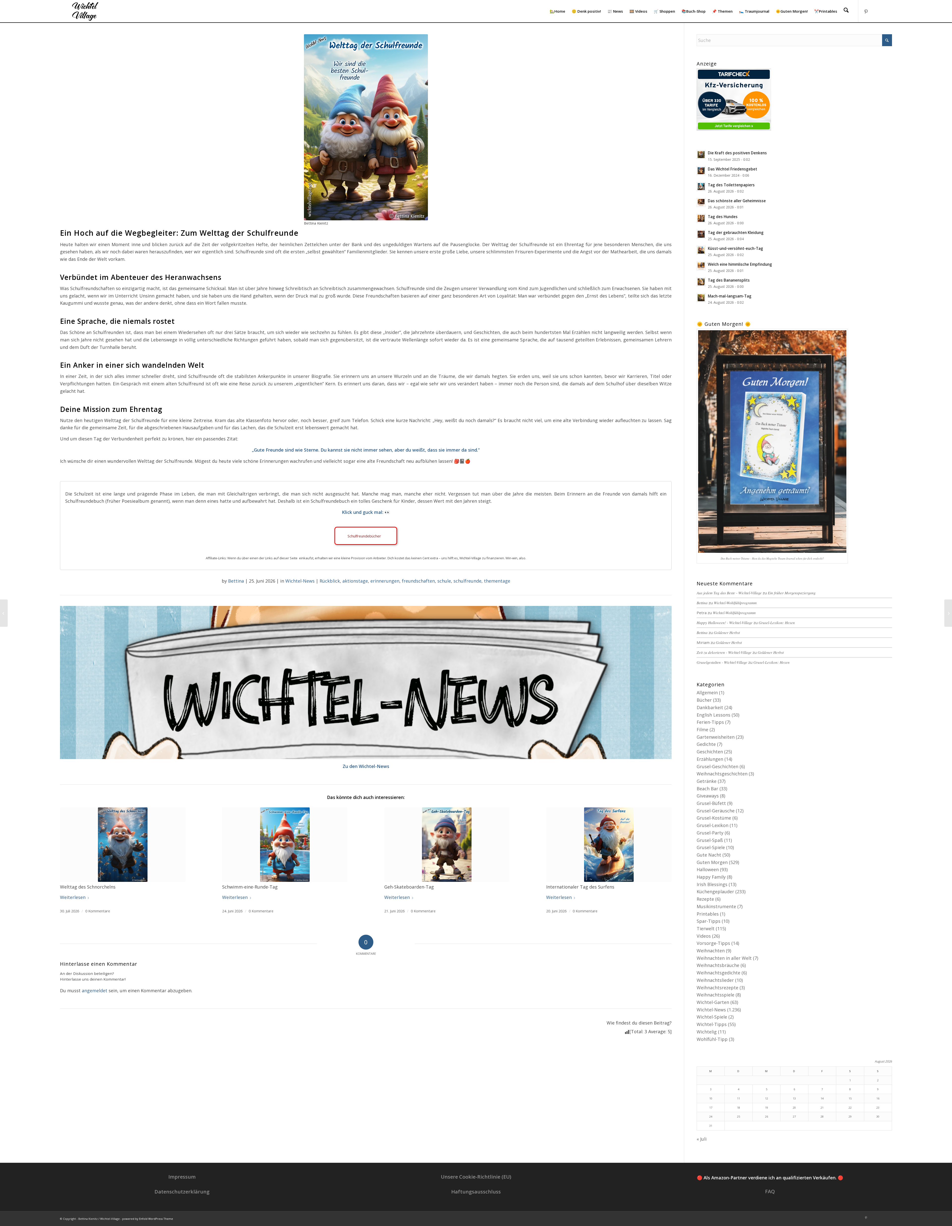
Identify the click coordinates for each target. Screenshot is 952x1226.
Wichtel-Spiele (712, 1017)
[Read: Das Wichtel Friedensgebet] (701, 170)
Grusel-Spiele (711, 847)
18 (738, 1107)
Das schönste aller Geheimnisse (737, 200)
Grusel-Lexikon (712, 825)
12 (766, 1098)
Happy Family (711, 877)
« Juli (702, 1139)
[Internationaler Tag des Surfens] (609, 844)
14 (822, 1098)
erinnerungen (384, 581)
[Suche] (846, 11)
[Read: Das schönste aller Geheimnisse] (701, 202)
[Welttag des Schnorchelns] (122, 844)
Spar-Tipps (708, 921)
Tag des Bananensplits (729, 280)
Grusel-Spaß (710, 840)
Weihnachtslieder (715, 980)
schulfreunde (467, 581)
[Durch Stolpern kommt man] (948, 613)
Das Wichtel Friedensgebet (732, 168)
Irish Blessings (712, 884)
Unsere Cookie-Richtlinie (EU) (476, 1176)
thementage (497, 581)
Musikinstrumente (716, 906)
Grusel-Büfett (711, 803)
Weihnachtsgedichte (718, 973)
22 (850, 1107)
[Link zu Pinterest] (866, 11)
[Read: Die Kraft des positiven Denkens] (701, 154)
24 (710, 1116)
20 (794, 1107)
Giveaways (708, 796)
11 (738, 1098)
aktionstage (355, 581)
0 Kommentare (97, 910)
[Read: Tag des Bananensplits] (701, 281)
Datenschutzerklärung (181, 1191)
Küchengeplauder (715, 892)
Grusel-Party (710, 833)
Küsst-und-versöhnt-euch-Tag (735, 248)
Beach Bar (707, 789)
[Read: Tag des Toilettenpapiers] (701, 186)
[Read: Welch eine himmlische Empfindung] (701, 266)
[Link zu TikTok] (881, 11)
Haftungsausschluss (476, 1191)
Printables (708, 914)
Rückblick (330, 581)
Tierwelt (705, 928)
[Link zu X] (888, 11)
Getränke (706, 781)
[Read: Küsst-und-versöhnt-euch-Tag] (701, 250)
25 (738, 1116)
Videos (704, 936)
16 (877, 1098)
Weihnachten (711, 951)
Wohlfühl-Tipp (712, 1039)
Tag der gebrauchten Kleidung (736, 232)
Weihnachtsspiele (715, 995)
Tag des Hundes (723, 216)
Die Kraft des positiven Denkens (737, 152)
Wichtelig (707, 1032)
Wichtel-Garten (713, 1002)
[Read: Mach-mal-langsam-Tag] (701, 297)
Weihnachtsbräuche (718, 965)
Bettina (236, 581)
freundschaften (418, 581)
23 (877, 1107)
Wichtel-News (300, 581)
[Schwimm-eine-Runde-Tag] (285, 844)
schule (444, 581)
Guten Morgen (712, 862)
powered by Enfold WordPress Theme (147, 1219)
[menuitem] (557, 11)
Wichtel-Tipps (712, 1024)
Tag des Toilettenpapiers (731, 184)
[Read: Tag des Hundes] (701, 218)
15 (850, 1098)
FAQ (770, 1191)
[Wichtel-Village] (84, 11)
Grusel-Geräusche (716, 811)
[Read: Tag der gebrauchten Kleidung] (701, 234)
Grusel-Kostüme (714, 818)
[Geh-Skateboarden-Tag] (447, 844)
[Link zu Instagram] (873, 11)
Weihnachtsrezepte (717, 988)
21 (822, 1107)
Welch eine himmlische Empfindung (740, 264)
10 (710, 1098)
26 (766, 1116)
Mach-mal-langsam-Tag (729, 296)
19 (766, 1107)
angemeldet (94, 991)
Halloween (708, 869)
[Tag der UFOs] (4, 613)
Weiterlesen (73, 897)
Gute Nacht (709, 855)
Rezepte (705, 899)
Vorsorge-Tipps (713, 943)
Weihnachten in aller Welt (724, 958)
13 (794, 1098)
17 (710, 1107)
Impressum (182, 1176)
